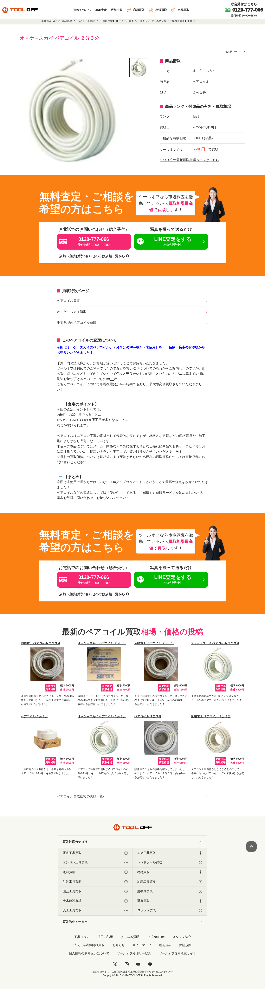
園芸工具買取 (72, 891)
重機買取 (143, 900)
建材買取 (143, 872)
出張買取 (161, 9)
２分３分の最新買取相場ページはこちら (189, 160)
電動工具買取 (72, 853)
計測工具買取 (72, 881)
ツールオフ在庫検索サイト (177, 953)
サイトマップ (141, 945)
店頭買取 (139, 9)
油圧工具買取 (146, 881)
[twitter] (115, 964)
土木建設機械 (72, 900)
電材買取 (69, 872)
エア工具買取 (146, 853)
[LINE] (150, 964)
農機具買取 (145, 891)
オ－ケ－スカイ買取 (72, 312)
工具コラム (82, 937)
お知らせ (118, 945)
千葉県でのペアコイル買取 (76, 322)
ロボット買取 (146, 910)
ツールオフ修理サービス (134, 953)
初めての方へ (82, 9)
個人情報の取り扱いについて (89, 953)
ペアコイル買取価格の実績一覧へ (81, 796)
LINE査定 (100, 9)
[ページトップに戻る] (251, 846)
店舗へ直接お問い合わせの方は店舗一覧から (92, 256)
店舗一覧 (116, 9)
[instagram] (127, 964)
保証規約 (185, 945)
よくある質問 (130, 937)
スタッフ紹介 (181, 937)
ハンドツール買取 (149, 862)
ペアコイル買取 (68, 301)
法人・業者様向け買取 (89, 945)
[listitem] (138, 67)
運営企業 (165, 945)
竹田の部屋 (105, 937)
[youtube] (138, 964)
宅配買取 (183, 9)
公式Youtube (156, 937)
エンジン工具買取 (75, 862)
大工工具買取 (72, 910)
